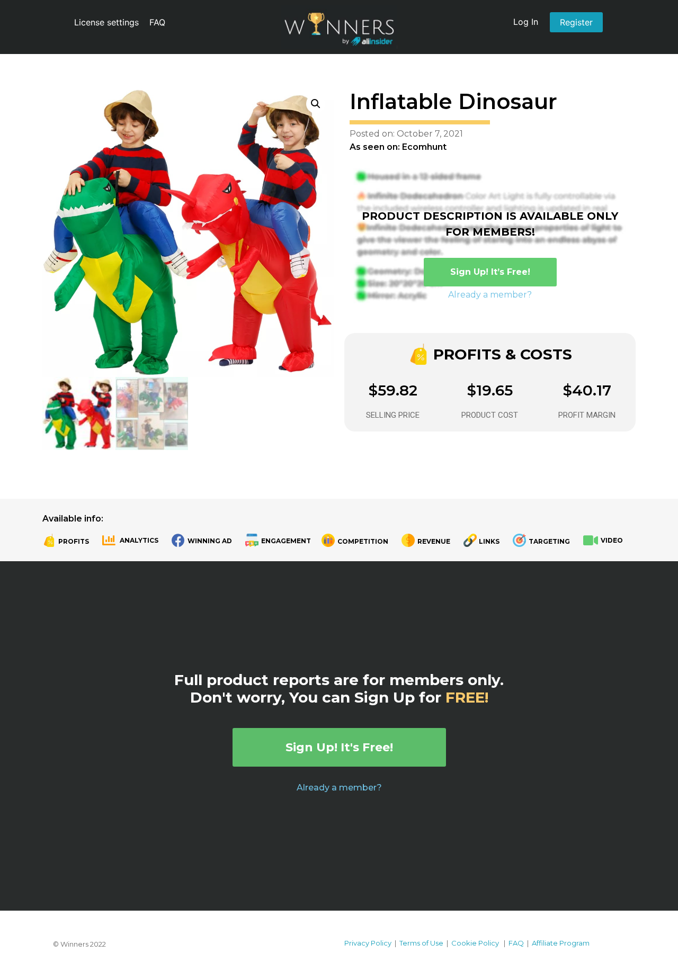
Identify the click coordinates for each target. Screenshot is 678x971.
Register (576, 22)
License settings (106, 22)
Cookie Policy (475, 943)
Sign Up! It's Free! (339, 747)
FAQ (157, 22)
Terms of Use (421, 943)
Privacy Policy (367, 943)
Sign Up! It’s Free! (490, 272)
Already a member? (490, 295)
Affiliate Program (561, 943)
